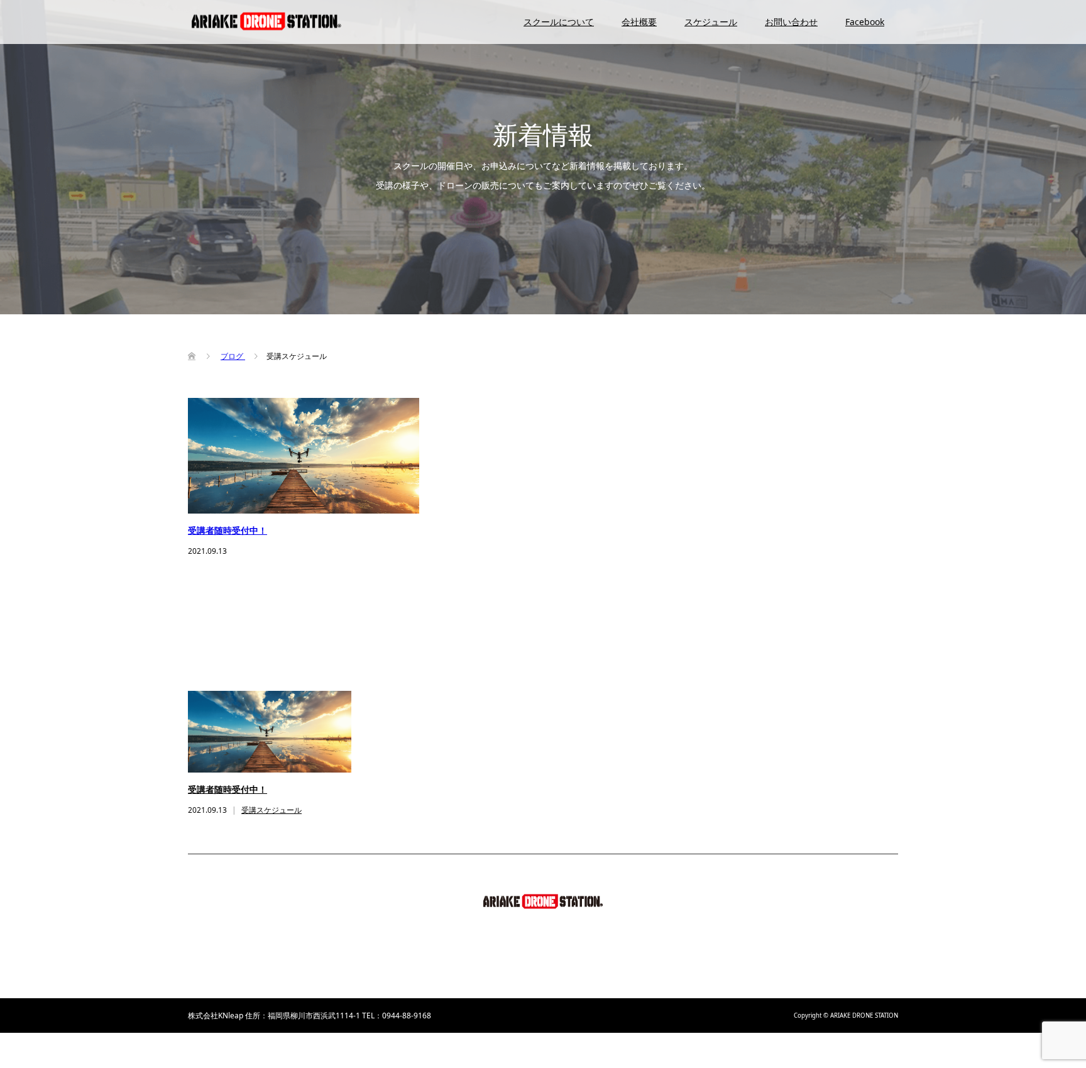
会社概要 (639, 22)
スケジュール (710, 22)
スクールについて (559, 22)
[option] (552, 754)
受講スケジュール (271, 810)
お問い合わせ (791, 22)
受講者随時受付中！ (227, 531)
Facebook (864, 22)
